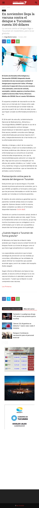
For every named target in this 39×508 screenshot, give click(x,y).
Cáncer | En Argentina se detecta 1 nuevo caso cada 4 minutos (24, 326)
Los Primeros (6, 286)
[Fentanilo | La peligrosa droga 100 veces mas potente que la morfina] (7, 316)
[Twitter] (9, 41)
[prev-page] (3, 342)
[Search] (36, 2)
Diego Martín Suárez (10, 37)
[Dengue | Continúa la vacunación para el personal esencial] (7, 335)
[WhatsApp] (18, 41)
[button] (3, 2)
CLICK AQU (21, 209)
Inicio (3, 7)
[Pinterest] (13, 41)
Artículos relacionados (12, 309)
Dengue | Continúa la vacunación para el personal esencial (23, 335)
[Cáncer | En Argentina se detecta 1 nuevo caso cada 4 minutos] (7, 325)
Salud (8, 7)
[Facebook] (4, 41)
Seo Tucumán (20, 505)
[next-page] (6, 342)
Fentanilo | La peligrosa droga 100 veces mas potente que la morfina (24, 316)
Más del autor (29, 309)
